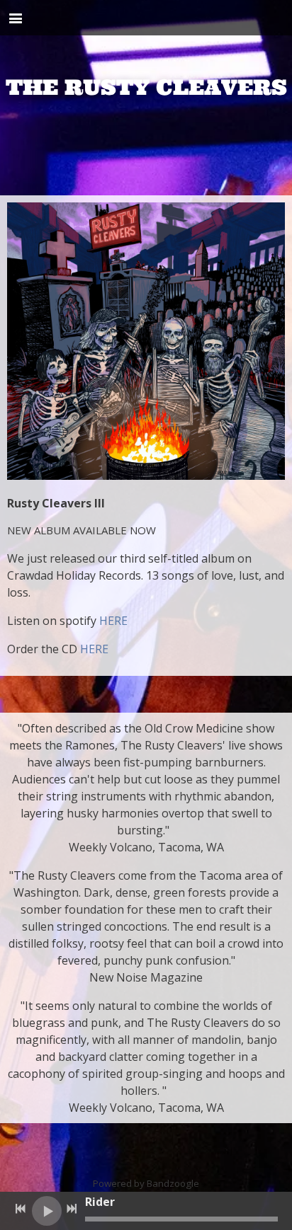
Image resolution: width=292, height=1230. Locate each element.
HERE (113, 620)
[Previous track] (20, 1208)
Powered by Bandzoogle (146, 1183)
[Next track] (71, 1208)
